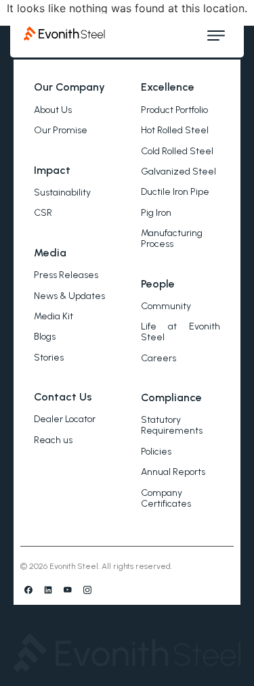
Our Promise (60, 130)
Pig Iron (156, 213)
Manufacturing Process (172, 238)
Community (166, 306)
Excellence (167, 87)
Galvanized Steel (178, 171)
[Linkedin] (48, 590)
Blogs (45, 336)
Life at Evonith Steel (181, 332)
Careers (158, 358)
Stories (49, 357)
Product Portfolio (174, 110)
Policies (156, 451)
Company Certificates (166, 498)
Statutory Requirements (172, 425)
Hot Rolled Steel (175, 130)
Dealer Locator (65, 419)
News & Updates (69, 296)
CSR (43, 213)
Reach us (53, 440)
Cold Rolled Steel (177, 151)
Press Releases (66, 275)
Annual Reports (173, 472)
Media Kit (53, 316)
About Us (53, 110)
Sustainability (62, 192)
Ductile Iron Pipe (175, 192)
